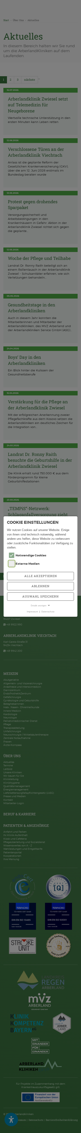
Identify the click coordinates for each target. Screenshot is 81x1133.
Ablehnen (41, 586)
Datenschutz (47, 611)
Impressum (32, 611)
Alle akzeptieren (40, 576)
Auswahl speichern (40, 596)
